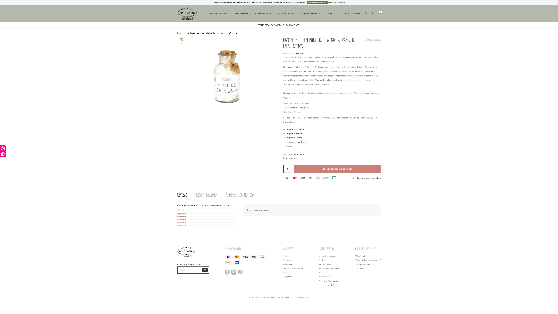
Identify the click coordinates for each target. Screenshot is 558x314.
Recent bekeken (206, 195)
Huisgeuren (241, 13)
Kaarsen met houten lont (293, 268)
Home (179, 33)
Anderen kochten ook (240, 195)
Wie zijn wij (360, 256)
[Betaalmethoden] (287, 178)
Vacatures (359, 268)
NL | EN (356, 13)
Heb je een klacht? (326, 285)
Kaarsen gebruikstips (364, 264)
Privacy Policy (324, 276)
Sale (330, 13)
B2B (347, 13)
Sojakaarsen (288, 264)
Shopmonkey (303, 297)
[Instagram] (233, 272)
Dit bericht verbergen (317, 2)
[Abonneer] (205, 270)
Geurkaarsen (217, 13)
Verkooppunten (325, 264)
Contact (322, 260)
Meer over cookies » (336, 2)
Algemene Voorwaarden (329, 281)
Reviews (182, 195)
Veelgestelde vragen (327, 256)
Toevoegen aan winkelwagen (337, 168)
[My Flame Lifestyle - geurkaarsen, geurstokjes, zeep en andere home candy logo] (187, 13)
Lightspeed (285, 297)
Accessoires (285, 13)
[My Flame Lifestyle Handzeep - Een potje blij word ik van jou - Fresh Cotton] (228, 75)
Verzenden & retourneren (329, 268)
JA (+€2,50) (290, 158)
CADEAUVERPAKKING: (293, 154)
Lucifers (286, 256)
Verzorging (262, 13)
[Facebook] (227, 272)
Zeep (285, 272)
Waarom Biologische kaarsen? (368, 260)
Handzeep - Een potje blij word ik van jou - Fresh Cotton (211, 33)
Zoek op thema (309, 13)
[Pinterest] (240, 272)
